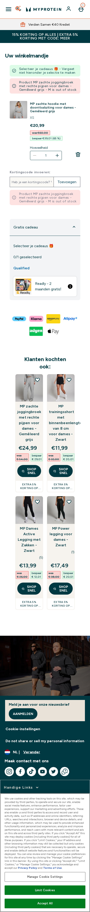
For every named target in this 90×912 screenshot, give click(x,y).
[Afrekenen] (19, 319)
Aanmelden (23, 714)
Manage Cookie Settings (45, 877)
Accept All (44, 903)
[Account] (69, 9)
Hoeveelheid (39, 147)
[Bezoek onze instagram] (9, 771)
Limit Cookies (45, 890)
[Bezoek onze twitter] (53, 771)
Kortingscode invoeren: (30, 172)
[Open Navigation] (8, 9)
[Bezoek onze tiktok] (31, 771)
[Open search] (18, 9)
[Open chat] (64, 771)
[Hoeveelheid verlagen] (34, 155)
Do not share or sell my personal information (45, 741)
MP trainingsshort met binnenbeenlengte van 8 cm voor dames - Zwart (61, 422)
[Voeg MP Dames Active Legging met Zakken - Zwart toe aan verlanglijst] (37, 501)
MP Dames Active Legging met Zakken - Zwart (29, 539)
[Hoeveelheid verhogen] (57, 155)
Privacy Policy (27, 867)
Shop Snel (31, 471)
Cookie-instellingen (23, 729)
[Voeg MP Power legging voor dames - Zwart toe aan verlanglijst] (69, 501)
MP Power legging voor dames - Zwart (61, 536)
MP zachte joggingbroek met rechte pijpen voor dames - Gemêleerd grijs (29, 422)
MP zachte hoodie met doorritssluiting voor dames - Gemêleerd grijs (53, 107)
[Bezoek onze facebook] (20, 771)
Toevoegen (66, 182)
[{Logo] (43, 9)
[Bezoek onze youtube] (42, 771)
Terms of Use (52, 867)
